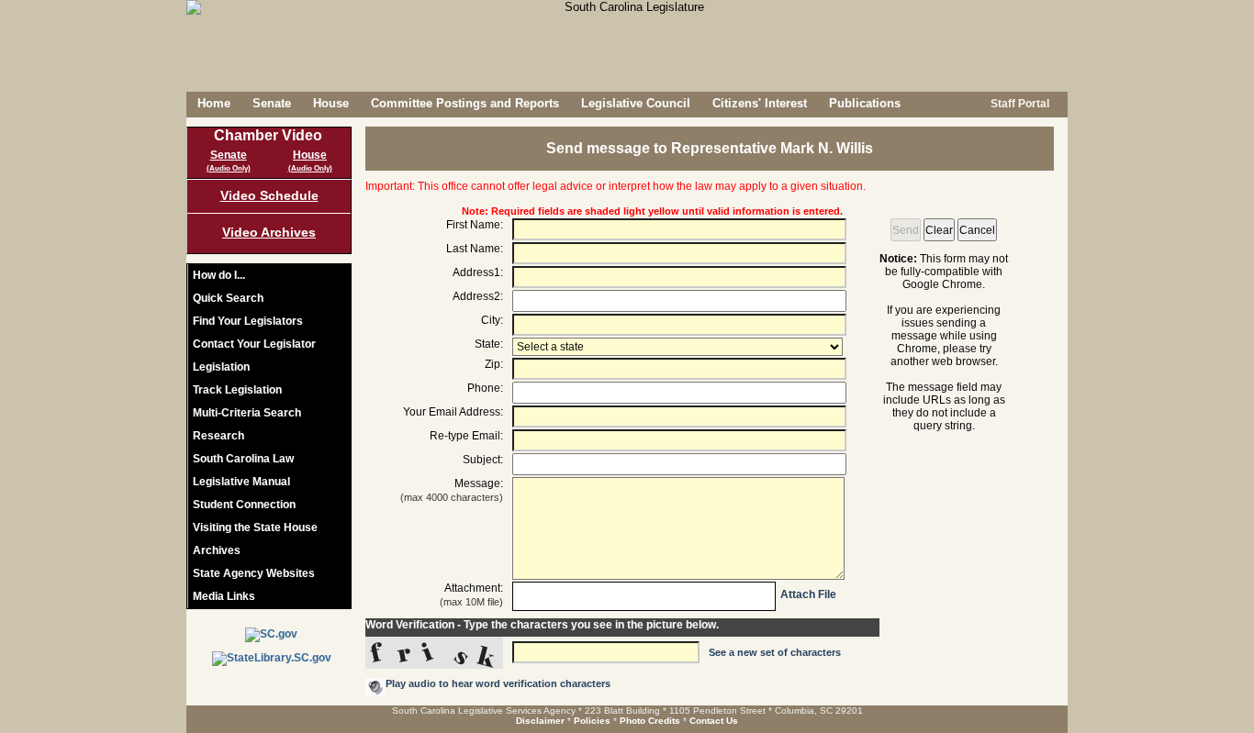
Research (218, 435)
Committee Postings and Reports (465, 103)
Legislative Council (635, 103)
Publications (865, 103)
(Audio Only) (229, 168)
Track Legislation (237, 389)
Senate (271, 103)
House (331, 103)
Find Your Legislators (248, 321)
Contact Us (713, 721)
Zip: (494, 364)
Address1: (478, 272)
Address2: (478, 296)
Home (213, 103)
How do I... (219, 275)
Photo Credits (650, 721)
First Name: (474, 224)
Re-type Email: (466, 435)
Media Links (224, 596)
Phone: (485, 388)
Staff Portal (1018, 103)
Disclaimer (540, 721)
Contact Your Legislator (254, 344)
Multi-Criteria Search (247, 412)
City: (492, 320)
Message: (451, 486)
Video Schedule (269, 195)
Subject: (483, 459)
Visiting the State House (255, 527)
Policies (592, 721)
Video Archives (269, 232)
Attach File (808, 594)
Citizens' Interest (759, 103)
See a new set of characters (775, 652)
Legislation (221, 367)
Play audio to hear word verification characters (498, 683)
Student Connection (244, 504)
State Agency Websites (254, 573)
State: (489, 344)
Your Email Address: (453, 411)
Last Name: (474, 248)
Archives (217, 550)
